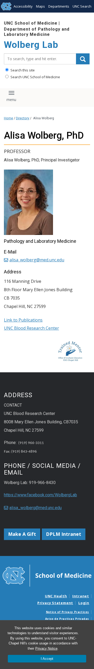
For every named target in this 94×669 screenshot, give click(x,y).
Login (83, 602)
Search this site (22, 70)
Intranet (80, 596)
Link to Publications (23, 320)
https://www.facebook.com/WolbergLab (40, 494)
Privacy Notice (46, 648)
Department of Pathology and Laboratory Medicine (36, 32)
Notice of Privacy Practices (67, 612)
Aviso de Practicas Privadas (67, 619)
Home (8, 118)
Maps (40, 6)
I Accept (47, 659)
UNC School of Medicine (30, 23)
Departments (58, 6)
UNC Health (56, 596)
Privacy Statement (55, 602)
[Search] (83, 58)
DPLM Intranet (63, 534)
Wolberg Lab (31, 45)
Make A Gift (22, 534)
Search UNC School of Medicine (35, 77)
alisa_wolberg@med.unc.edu (36, 260)
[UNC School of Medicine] (47, 575)
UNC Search (82, 6)
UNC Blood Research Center (31, 328)
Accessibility (23, 6)
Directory (22, 118)
